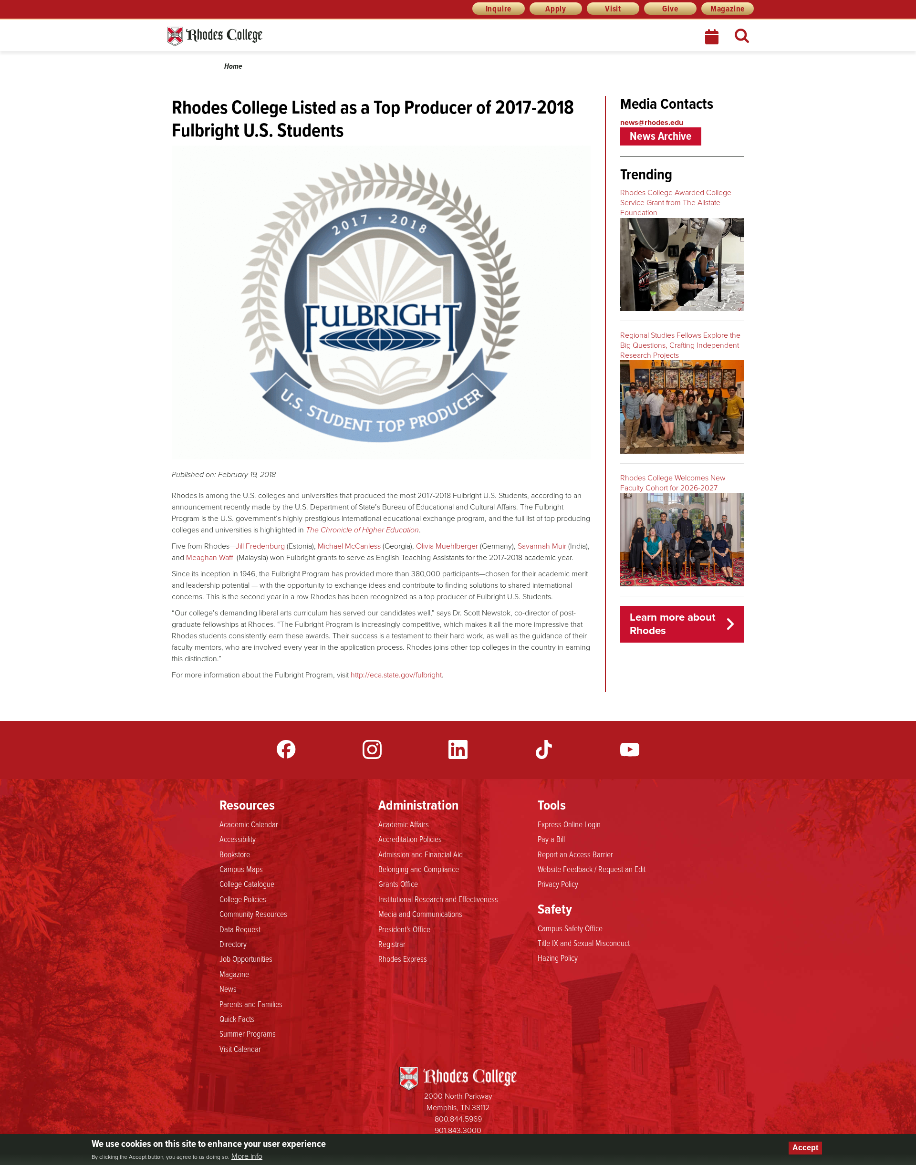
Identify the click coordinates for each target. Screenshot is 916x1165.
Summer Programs (247, 1033)
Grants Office (398, 883)
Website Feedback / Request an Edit (591, 868)
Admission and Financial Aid (420, 854)
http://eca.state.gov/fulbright (396, 674)
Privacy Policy (558, 883)
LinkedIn (458, 749)
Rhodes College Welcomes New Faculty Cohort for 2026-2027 (673, 482)
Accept (805, 1148)
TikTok (543, 749)
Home (233, 66)
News (228, 988)
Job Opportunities (245, 958)
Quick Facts (236, 1018)
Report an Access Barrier (575, 854)
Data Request (239, 929)
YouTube (629, 749)
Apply (555, 8)
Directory (233, 943)
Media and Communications (420, 913)
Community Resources (253, 913)
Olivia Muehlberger (447, 546)
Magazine (727, 8)
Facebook (286, 749)
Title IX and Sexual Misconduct (584, 942)
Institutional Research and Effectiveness (438, 899)
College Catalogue (246, 883)
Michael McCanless (349, 546)
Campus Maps (241, 868)
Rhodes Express (402, 958)
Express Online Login (569, 824)
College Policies (242, 899)
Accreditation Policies (410, 838)
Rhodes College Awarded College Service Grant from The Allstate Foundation (675, 202)
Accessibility (237, 838)
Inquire (499, 8)
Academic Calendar (248, 824)
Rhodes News (257, 36)
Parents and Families (250, 1003)
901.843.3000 (458, 1130)
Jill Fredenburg (260, 546)
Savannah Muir (542, 546)
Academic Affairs (403, 824)
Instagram (372, 749)
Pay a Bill (551, 838)
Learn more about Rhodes (673, 624)
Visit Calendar (240, 1048)
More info (246, 1156)
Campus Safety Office (570, 928)
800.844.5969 (458, 1118)
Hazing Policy (558, 957)
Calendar (712, 36)
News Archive (661, 136)
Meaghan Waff (209, 557)
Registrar (392, 943)
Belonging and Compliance (418, 868)
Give (670, 8)
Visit (613, 8)
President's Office (404, 929)
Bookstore (234, 854)
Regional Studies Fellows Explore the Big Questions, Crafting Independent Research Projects (680, 345)
